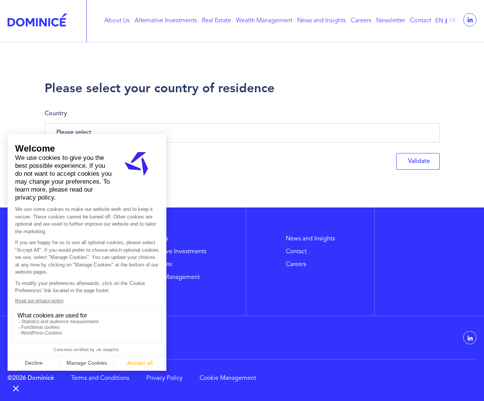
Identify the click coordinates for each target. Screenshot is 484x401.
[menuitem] (119, 21)
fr (452, 21)
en (439, 21)
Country (56, 114)
